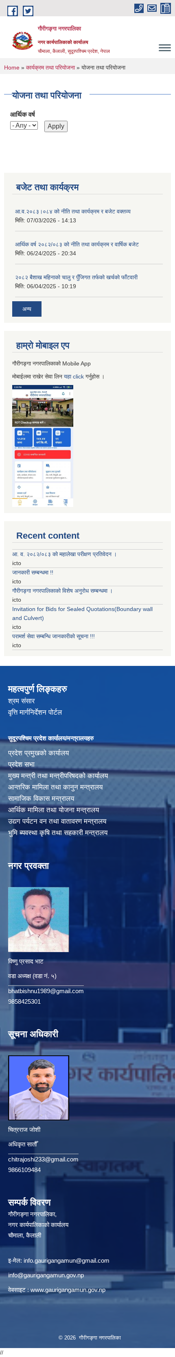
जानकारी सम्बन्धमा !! (32, 572)
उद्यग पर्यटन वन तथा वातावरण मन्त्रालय (57, 821)
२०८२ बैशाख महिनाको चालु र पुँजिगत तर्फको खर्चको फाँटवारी (76, 277)
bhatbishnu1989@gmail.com (46, 990)
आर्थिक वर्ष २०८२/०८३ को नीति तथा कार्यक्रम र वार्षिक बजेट (77, 244)
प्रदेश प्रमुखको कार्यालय (38, 753)
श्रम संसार (21, 701)
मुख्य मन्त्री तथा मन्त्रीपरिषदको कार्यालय (58, 776)
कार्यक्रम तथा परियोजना (50, 67)
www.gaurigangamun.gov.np (68, 1289)
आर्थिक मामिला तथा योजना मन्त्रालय (53, 810)
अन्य (26, 309)
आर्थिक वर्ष (22, 114)
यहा (68, 376)
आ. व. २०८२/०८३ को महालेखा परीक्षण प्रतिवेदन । (64, 554)
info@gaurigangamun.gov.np (46, 1275)
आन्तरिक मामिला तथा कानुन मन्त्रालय (55, 787)
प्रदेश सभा (21, 764)
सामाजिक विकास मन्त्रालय (41, 798)
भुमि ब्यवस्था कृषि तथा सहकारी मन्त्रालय (57, 833)
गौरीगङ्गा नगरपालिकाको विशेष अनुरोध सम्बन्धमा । (62, 590)
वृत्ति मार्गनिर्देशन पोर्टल (35, 712)
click (78, 376)
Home (12, 67)
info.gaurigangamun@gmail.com (66, 1260)
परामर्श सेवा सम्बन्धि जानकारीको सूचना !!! (53, 636)
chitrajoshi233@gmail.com (43, 1159)
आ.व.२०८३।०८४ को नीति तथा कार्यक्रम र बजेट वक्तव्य (73, 211)
